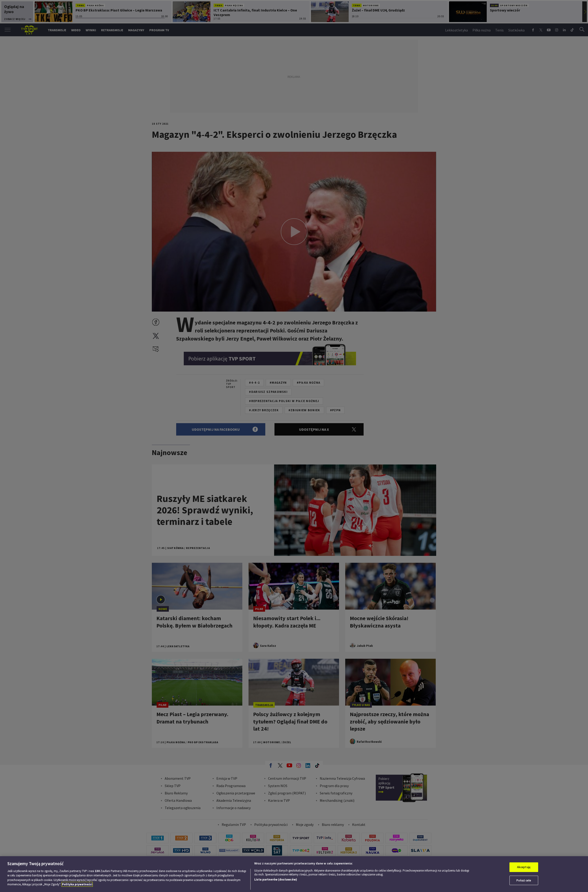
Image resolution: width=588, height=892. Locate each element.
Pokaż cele (523, 880)
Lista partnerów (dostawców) (275, 879)
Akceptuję (524, 867)
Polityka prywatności (77, 884)
